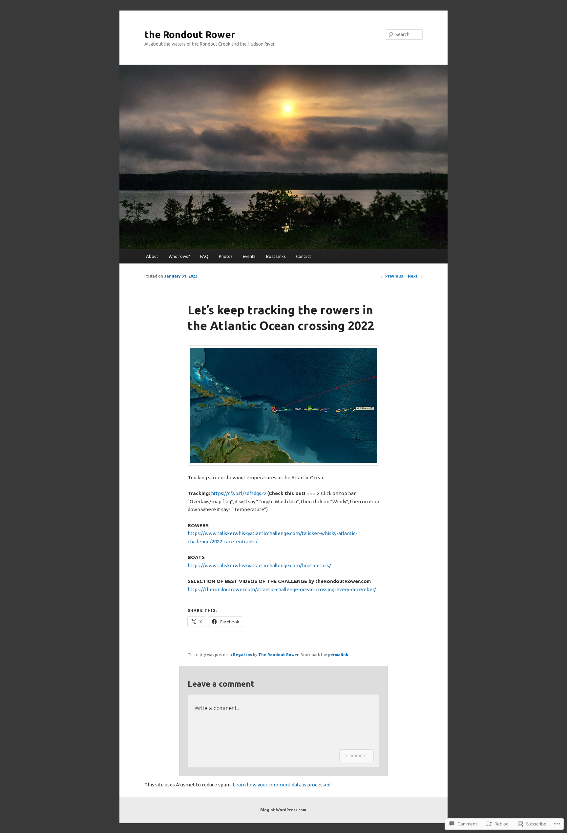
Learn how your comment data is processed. (282, 784)
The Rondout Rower (278, 655)
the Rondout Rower (189, 34)
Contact (303, 256)
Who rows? (179, 256)
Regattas (242, 655)
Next (415, 276)
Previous (391, 276)
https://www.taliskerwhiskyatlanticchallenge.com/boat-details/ (259, 565)
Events (249, 256)
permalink (338, 655)
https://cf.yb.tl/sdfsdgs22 (238, 493)
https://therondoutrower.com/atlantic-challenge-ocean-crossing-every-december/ (282, 589)
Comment (356, 755)
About (152, 256)
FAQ (204, 256)
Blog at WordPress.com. (283, 810)
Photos (226, 256)
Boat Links (276, 256)
